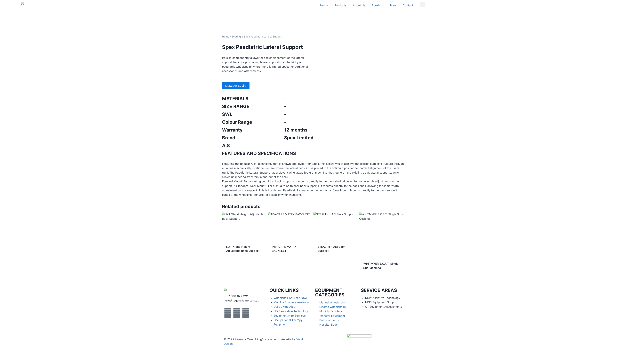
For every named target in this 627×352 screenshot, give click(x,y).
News (392, 5)
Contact (408, 5)
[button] (422, 4)
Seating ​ (236, 36)
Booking (377, 5)
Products (340, 5)
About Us (359, 5)
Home (324, 5)
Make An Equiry (236, 85)
